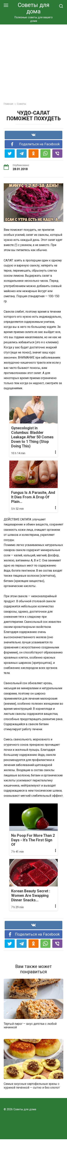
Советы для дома (33, 8)
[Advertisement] (33, 60)
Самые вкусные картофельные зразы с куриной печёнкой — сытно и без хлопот (32, 1085)
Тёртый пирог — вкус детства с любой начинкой (30, 1025)
